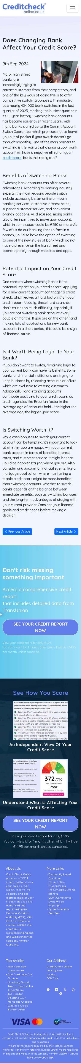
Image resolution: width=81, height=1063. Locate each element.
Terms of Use (56, 882)
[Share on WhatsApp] (73, 990)
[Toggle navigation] (72, 8)
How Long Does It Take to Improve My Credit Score (20, 986)
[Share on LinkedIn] (56, 990)
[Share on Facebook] (48, 990)
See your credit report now (40, 627)
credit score (12, 158)
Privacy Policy (57, 885)
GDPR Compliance (59, 897)
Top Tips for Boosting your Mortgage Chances (20, 997)
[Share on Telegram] (61, 993)
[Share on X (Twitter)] (65, 990)
